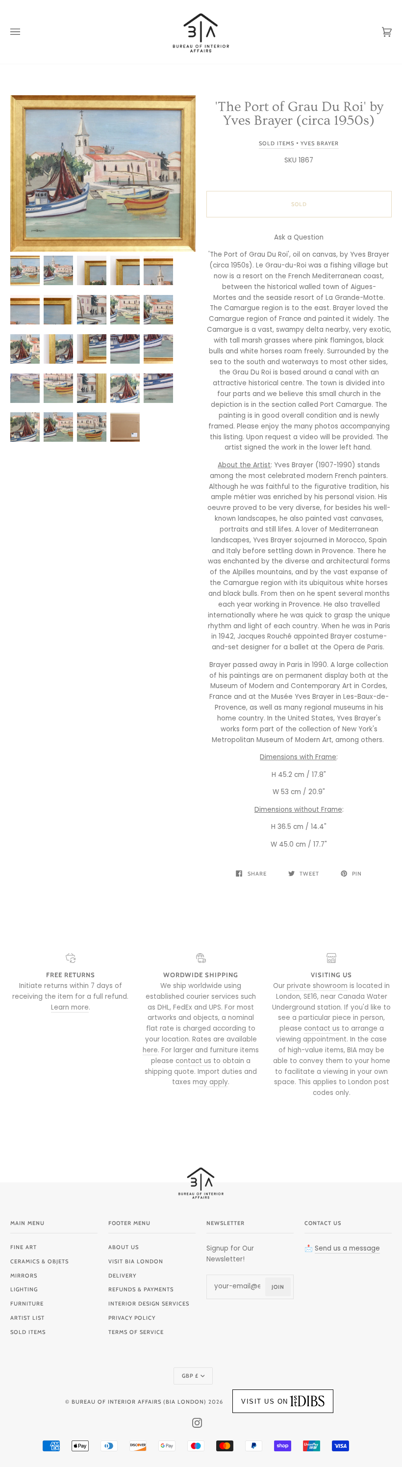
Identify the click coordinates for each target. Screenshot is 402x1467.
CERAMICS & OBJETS (39, 1261)
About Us (123, 1247)
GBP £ (190, 1375)
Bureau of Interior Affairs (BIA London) (139, 1401)
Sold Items (276, 143)
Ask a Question (299, 237)
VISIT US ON (264, 1401)
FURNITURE (27, 1303)
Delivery (122, 1275)
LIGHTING (24, 1289)
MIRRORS (23, 1275)
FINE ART (23, 1247)
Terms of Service (136, 1332)
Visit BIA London (135, 1261)
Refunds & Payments (141, 1289)
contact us (193, 1061)
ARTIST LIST (27, 1317)
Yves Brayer (320, 143)
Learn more (70, 1007)
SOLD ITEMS (28, 1332)
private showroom (317, 985)
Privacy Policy (131, 1317)
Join (278, 1286)
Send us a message (347, 1248)
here (150, 1050)
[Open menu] (25, 32)
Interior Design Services (148, 1303)
